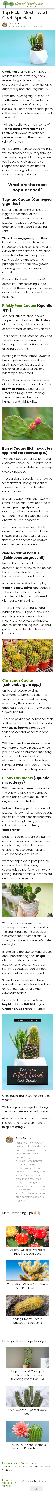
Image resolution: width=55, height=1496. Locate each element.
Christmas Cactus (18, 680)
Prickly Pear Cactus (19, 305)
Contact (6, 1485)
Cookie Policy (9, 1482)
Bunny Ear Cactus (17, 778)
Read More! (44, 1481)
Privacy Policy (9, 1480)
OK (36, 1488)
